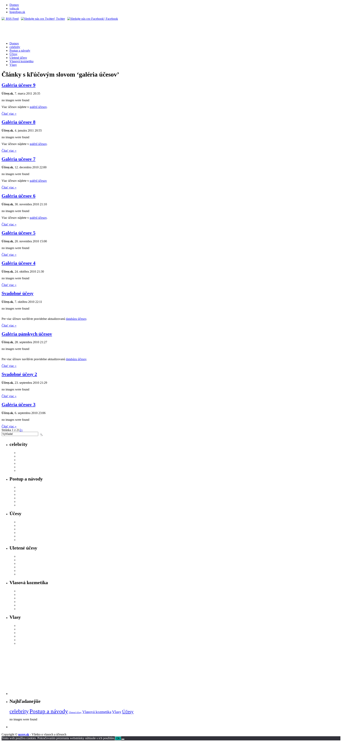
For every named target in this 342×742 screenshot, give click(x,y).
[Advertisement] (175, 670)
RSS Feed (12, 18)
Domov (14, 5)
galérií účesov (38, 107)
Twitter (60, 18)
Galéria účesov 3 (18, 404)
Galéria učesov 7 (18, 159)
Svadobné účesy (17, 293)
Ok (118, 738)
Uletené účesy (18, 57)
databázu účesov (76, 318)
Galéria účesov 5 (18, 232)
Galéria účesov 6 (18, 195)
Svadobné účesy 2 (19, 374)
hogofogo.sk (17, 12)
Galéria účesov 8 (18, 122)
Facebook (111, 18)
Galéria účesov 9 (18, 85)
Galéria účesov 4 (18, 263)
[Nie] (122, 739)
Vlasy (13, 64)
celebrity (15, 47)
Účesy (13, 54)
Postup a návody (20, 50)
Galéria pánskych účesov (27, 333)
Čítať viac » (9, 113)
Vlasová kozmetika (21, 61)
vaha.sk (14, 8)
